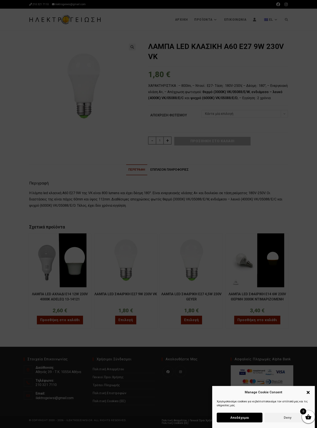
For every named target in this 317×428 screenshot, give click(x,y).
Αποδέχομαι (239, 418)
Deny (287, 418)
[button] (308, 392)
